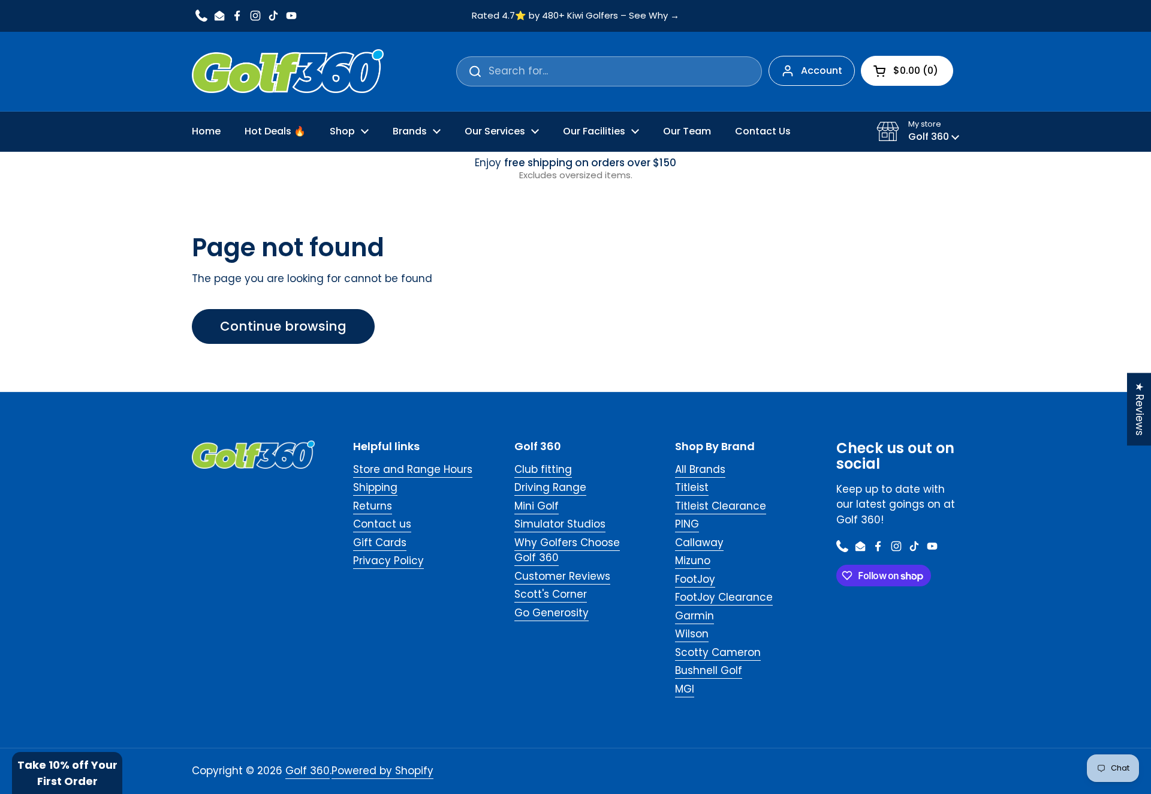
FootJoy (695, 579)
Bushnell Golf (708, 670)
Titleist (692, 487)
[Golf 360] (288, 71)
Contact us (382, 524)
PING (687, 524)
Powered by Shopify (382, 770)
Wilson (692, 634)
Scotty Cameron (718, 652)
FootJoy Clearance (724, 597)
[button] (917, 131)
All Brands (700, 469)
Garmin (694, 616)
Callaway (699, 542)
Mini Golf (536, 506)
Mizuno (692, 560)
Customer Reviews (562, 576)
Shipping (375, 487)
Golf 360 (307, 770)
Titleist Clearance (720, 506)
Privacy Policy (388, 560)
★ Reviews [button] (1139, 409)
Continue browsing (283, 326)
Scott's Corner (550, 594)
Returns (372, 506)
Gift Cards (379, 542)
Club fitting (543, 469)
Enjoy (575, 169)
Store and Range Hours (412, 469)
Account (821, 70)
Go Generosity (551, 613)
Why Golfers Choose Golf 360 (567, 550)
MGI (684, 689)
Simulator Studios (559, 524)
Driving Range (550, 487)
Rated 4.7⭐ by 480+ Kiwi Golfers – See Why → (575, 15)
